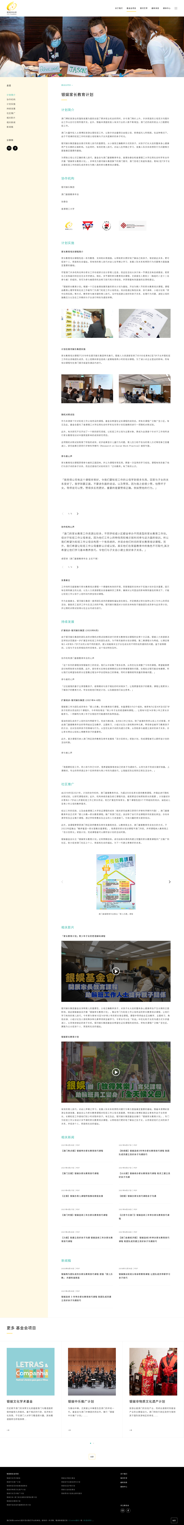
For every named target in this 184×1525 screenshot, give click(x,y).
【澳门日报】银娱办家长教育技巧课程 (80, 1173)
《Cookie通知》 (74, 1520)
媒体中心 (167, 8)
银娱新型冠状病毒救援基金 (17, 1486)
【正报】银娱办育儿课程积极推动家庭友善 (82, 1196)
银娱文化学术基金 (14, 1478)
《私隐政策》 (87, 1520)
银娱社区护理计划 (68, 1486)
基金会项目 (131, 8)
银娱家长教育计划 (14, 1501)
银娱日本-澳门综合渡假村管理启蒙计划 (22, 1497)
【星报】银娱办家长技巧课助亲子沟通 (137, 1196)
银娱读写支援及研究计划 (70, 1482)
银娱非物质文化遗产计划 (16, 1490)
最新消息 (155, 8)
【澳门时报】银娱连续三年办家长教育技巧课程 (84, 1215)
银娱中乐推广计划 (14, 1482)
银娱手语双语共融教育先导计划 (19, 1505)
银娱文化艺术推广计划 (15, 1493)
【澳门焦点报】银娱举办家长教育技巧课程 (82, 1151)
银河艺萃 (144, 8)
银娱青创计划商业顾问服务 (71, 1493)
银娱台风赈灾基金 (68, 1478)
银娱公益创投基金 (68, 1490)
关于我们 (119, 8)
